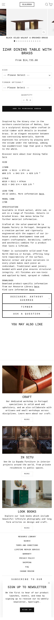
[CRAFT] (27, 379)
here (4, 157)
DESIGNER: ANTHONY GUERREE (27, 298)
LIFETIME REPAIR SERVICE (27, 550)
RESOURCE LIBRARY (27, 537)
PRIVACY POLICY (27, 558)
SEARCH (27, 541)
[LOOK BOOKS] (27, 494)
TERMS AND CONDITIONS (27, 545)
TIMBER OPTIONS (11, 82)
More (27, 528)
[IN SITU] (27, 440)
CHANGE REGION (27, 571)
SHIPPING (27, 563)
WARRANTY (27, 554)
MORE (27, 419)
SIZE (5, 70)
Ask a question (27, 314)
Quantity (27, 95)
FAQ (27, 567)
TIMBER (27, 307)
